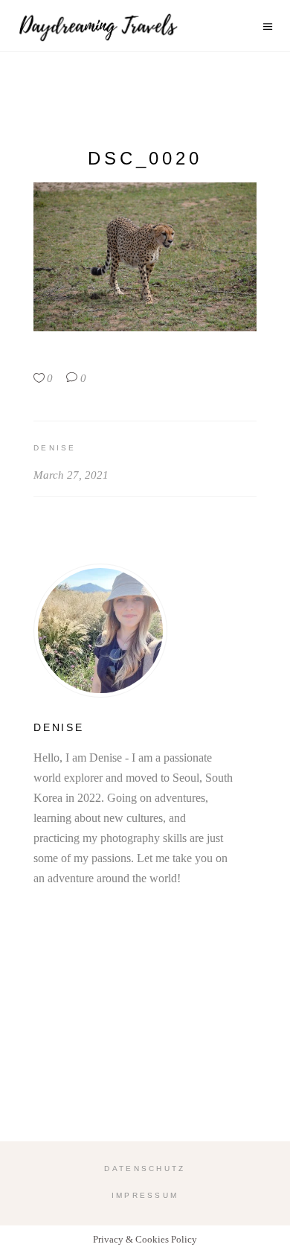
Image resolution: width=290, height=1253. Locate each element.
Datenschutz (144, 1168)
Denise (55, 448)
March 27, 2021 (71, 475)
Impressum (145, 1195)
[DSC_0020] (145, 631)
